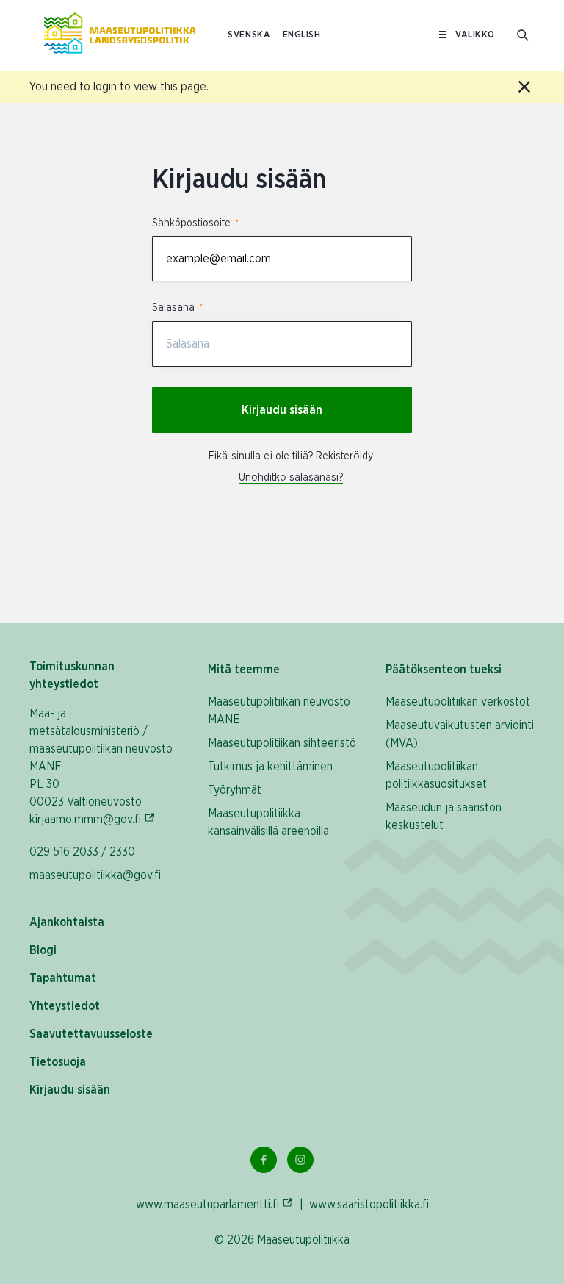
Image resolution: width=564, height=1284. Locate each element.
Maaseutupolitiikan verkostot (458, 702)
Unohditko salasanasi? (291, 478)
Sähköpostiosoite (194, 223)
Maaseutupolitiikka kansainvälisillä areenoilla (268, 822)
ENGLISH (302, 35)
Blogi (43, 950)
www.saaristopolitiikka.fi (369, 1205)
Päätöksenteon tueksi (444, 669)
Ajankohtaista (66, 922)
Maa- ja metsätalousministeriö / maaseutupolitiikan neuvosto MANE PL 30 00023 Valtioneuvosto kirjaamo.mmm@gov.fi (103, 766)
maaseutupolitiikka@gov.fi (95, 875)
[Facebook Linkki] (263, 1160)
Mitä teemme (244, 669)
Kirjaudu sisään (282, 410)
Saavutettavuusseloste (91, 1034)
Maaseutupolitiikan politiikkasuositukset (436, 775)
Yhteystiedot (64, 1006)
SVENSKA (249, 35)
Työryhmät (234, 790)
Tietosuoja (57, 1062)
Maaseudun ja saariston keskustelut (444, 816)
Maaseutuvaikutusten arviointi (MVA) (460, 734)
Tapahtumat (62, 978)
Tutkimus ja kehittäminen (270, 766)
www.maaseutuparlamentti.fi (215, 1204)
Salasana (176, 308)
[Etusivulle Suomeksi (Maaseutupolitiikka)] (119, 35)
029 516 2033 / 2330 (82, 852)
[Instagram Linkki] (300, 1160)
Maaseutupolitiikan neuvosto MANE (279, 710)
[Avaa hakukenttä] (523, 35)
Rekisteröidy (344, 456)
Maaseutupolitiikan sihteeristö (282, 743)
